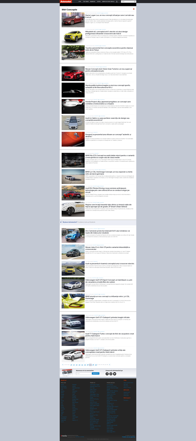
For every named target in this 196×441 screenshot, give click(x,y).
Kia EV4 (92, 400)
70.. (102, 364)
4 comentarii (101, 202)
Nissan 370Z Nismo (111, 386)
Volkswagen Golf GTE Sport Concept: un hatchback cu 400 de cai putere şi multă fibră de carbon (108, 281)
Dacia (62, 397)
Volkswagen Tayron (94, 411)
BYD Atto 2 (92, 392)
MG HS (91, 410)
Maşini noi (63, 380)
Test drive (126, 386)
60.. (100, 364)
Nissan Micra (110, 398)
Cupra (62, 396)
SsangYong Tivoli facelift (112, 415)
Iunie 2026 (126, 395)
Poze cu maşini (127, 387)
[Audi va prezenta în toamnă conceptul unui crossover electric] (73, 275)
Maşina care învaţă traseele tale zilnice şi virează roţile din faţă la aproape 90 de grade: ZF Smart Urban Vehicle (108, 206)
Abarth (62, 384)
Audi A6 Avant (93, 402)
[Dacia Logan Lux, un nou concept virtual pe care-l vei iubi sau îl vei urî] (73, 27)
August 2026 (127, 392)
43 (79, 364)
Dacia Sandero (110, 428)
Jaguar (62, 412)
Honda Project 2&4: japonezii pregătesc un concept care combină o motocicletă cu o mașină (108, 103)
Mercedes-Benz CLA (95, 386)
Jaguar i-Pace (110, 405)
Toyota (73, 415)
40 (71, 364)
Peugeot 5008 (93, 408)
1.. (64, 364)
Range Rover (75, 399)
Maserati (74, 384)
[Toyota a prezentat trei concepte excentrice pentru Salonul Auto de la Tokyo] (73, 59)
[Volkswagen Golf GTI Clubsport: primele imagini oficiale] (73, 329)
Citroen (62, 394)
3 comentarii (103, 45)
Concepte (99, 13)
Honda (62, 407)
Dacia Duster (110, 427)
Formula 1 (126, 400)
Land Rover (63, 418)
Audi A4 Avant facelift (112, 417)
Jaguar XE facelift (111, 411)
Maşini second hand (128, 382)
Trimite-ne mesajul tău (128, 437)
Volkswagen (75, 417)
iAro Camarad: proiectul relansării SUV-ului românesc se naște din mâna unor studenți (107, 232)
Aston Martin (64, 388)
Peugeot (74, 396)
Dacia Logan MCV (111, 431)
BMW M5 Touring (94, 399)
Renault (74, 400)
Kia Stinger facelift (111, 419)
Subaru (74, 410)
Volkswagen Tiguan (94, 384)
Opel (73, 394)
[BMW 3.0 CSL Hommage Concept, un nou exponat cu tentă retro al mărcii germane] (73, 183)
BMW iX (109, 423)
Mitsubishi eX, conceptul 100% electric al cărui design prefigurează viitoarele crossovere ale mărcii (106, 33)
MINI (73, 389)
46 (87, 364)
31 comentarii (105, 13)
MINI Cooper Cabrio (94, 405)
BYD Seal (92, 388)
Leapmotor (63, 420)
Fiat (62, 402)
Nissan (74, 392)
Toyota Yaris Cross (111, 394)
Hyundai (63, 408)
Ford (62, 404)
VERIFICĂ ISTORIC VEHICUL (108, 1)
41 (74, 364)
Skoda (73, 405)
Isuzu (62, 410)
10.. (65, 364)
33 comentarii (101, 245)
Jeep (62, 413)
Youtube (114, 373)
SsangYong (75, 408)
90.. (105, 364)
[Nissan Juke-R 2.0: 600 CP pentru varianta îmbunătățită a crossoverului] (73, 259)
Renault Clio (93, 391)
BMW (62, 392)
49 (96, 364)
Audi (62, 389)
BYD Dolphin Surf (94, 421)
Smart (73, 407)
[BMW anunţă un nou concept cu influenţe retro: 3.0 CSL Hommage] (73, 308)
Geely (62, 405)
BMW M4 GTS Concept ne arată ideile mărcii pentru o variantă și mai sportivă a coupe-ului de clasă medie (109, 156)
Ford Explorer (110, 384)
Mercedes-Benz (76, 388)
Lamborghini (64, 417)
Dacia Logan (110, 430)
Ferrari (62, 400)
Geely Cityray (93, 389)
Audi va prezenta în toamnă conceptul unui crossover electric (109, 264)
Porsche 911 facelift (94, 419)
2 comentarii (103, 29)
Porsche (74, 397)
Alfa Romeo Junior (94, 429)
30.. (69, 364)
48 (93, 364)
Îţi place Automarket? (70, 222)
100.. (107, 364)
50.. (98, 364)
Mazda (74, 386)
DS (61, 399)
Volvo (73, 418)
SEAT (73, 404)
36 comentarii (102, 228)
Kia (61, 415)
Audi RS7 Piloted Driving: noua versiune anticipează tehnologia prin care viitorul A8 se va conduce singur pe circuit (107, 190)
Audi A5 (92, 407)
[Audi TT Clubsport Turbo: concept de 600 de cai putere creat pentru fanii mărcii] (73, 345)
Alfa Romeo (63, 386)
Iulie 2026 (126, 394)
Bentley (63, 391)
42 (76, 364)
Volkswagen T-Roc (94, 394)
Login (116, 1)
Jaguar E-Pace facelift (112, 409)
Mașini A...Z (75, 420)
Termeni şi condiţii (80, 436)
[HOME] (66, 1)
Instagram (110, 373)
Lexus (62, 421)
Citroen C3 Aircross (94, 403)
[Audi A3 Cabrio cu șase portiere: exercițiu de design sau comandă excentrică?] (73, 129)
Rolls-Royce (75, 402)
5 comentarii (102, 315)
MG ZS (91, 413)
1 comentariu (104, 66)
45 (85, 364)
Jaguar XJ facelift (111, 392)
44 (82, 364)
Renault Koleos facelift (112, 425)
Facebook (107, 373)
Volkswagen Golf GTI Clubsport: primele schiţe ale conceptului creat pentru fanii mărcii (105, 351)
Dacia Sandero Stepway (112, 391)
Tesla (73, 413)
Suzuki (74, 412)
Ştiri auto (126, 384)
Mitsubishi (74, 391)
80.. (104, 364)
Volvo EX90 (92, 418)
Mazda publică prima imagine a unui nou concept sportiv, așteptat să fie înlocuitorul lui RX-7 (107, 86)
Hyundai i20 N (110, 403)
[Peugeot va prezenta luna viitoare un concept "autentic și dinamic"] (73, 146)
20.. (67, 364)
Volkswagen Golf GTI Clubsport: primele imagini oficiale (107, 317)
